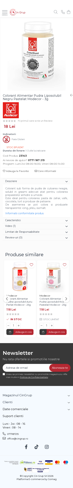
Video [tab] (10, 226)
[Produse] (5, 12)
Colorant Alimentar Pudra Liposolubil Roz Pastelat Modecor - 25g (53, 301)
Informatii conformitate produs (24, 213)
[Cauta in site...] (56, 12)
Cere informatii (46, 171)
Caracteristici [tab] (13, 220)
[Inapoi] (70, 95)
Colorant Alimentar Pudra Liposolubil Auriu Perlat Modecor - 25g (19, 301)
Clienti (7, 402)
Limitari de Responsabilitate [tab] (22, 231)
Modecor (11, 295)
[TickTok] (36, 447)
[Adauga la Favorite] (31, 265)
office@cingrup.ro (17, 438)
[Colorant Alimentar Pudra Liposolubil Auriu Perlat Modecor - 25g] (20, 276)
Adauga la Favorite (17, 171)
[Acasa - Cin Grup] (17, 12)
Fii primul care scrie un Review (35, 120)
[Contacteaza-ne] (63, 12)
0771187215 (13, 434)
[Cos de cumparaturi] (68, 12)
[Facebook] (26, 447)
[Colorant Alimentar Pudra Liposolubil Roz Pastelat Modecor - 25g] (53, 276)
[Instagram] (47, 447)
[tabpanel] (36, 54)
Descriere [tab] (11, 181)
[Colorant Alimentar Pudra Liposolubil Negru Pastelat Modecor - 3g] (36, 54)
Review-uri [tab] (13, 237)
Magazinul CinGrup (17, 395)
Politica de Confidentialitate (34, 377)
